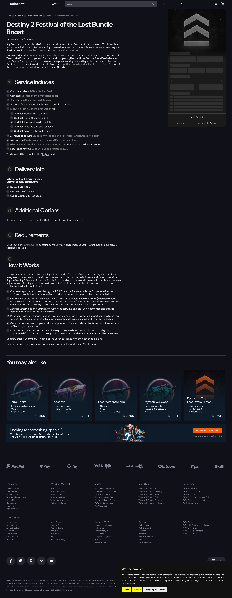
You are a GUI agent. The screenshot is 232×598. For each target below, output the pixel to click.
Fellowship (99, 528)
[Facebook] (10, 561)
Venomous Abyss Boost (104, 488)
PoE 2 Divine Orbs (190, 503)
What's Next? (182, 123)
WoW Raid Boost (57, 491)
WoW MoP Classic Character (151, 500)
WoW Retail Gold (190, 488)
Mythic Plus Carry (58, 503)
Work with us (166, 4)
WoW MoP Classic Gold (148, 497)
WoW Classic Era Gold (192, 491)
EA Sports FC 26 (101, 522)
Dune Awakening (57, 539)
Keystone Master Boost (104, 500)
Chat (214, 123)
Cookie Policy (12, 494)
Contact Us (11, 503)
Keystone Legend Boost (104, 497)
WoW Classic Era (190, 528)
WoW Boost (55, 488)
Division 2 (54, 533)
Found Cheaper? (198, 123)
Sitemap (10, 506)
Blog (219, 560)
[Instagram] (21, 561)
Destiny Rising (56, 528)
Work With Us (12, 509)
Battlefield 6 (11, 531)
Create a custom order (208, 430)
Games (57, 4)
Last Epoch (99, 533)
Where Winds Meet (146, 536)
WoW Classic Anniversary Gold (196, 497)
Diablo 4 (54, 531)
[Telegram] (41, 561)
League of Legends (102, 536)
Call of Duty (11, 533)
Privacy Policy (12, 488)
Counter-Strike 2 (13, 536)
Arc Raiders (11, 525)
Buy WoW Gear (101, 506)
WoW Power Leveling (59, 500)
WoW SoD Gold (189, 494)
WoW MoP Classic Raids (149, 494)
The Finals (142, 531)
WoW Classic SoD (190, 533)
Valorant (142, 533)
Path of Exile (143, 525)
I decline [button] (137, 589)
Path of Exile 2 (144, 528)
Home (8, 16)
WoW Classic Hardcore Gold (195, 500)
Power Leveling (30, 244)
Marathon (98, 539)
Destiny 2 (19, 16)
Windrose (142, 539)
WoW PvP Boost (57, 494)
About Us (10, 500)
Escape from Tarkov (103, 525)
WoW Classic (188, 522)
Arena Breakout (13, 528)
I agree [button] (126, 589)
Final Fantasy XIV (102, 531)
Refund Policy (12, 491)
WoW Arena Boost (58, 497)
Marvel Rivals (100, 542)
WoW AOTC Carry (102, 494)
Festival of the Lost (34, 16)
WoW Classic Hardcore (193, 531)
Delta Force (55, 522)
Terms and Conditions (16, 497)
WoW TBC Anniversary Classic (196, 525)
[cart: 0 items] (223, 3)
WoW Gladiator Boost (103, 503)
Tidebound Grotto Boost (105, 491)
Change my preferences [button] (155, 589)
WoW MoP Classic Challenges (151, 503)
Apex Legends (12, 522)
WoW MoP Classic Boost (149, 488)
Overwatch (143, 522)
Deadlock (10, 539)
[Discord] (51, 561)
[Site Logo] (16, 4)
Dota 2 (53, 536)
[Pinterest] (31, 561)
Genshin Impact (145, 542)
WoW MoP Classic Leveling (150, 491)
